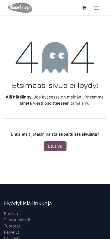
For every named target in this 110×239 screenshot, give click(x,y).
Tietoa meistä (17, 219)
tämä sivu (80, 103)
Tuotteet (12, 225)
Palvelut (11, 232)
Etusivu (55, 146)
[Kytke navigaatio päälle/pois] (96, 7)
